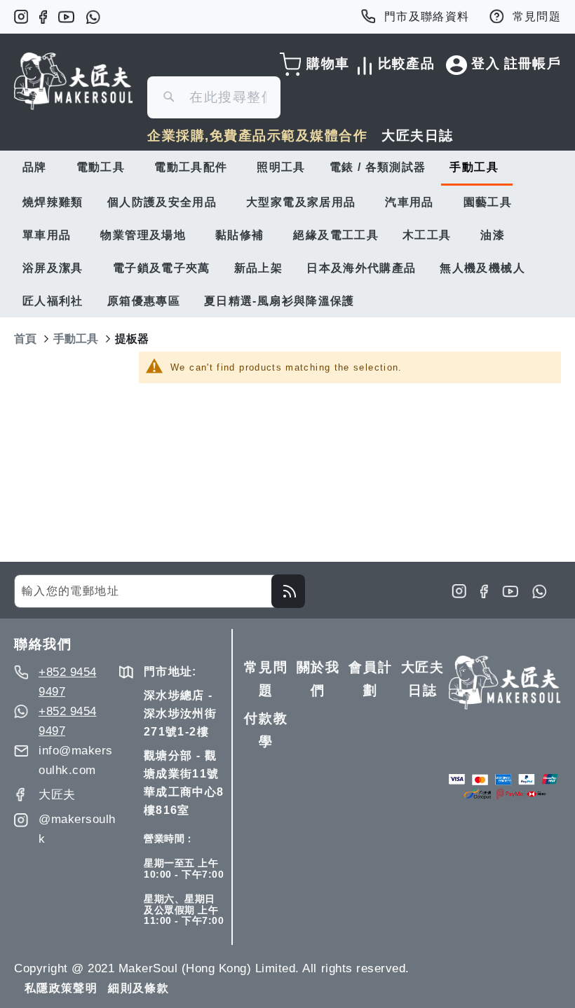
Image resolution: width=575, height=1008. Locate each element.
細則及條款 (138, 988)
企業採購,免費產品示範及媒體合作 (257, 135)
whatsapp (93, 17)
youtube (66, 17)
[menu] (287, 234)
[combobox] (213, 97)
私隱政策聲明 (61, 988)
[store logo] (73, 81)
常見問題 (537, 16)
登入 (485, 63)
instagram (21, 17)
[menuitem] (37, 167)
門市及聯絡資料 (427, 16)
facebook (43, 17)
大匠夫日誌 (417, 135)
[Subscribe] (288, 591)
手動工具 (75, 339)
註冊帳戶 (532, 63)
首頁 (25, 339)
